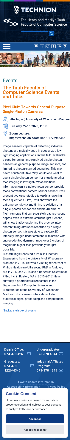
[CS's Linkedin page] (42, 46)
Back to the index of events (20, 310)
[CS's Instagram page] (48, 46)
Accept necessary (35, 429)
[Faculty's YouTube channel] (36, 46)
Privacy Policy (55, 386)
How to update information (36, 382)
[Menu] (7, 46)
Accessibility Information (23, 386)
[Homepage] (59, 46)
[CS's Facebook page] (53, 46)
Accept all (35, 418)
